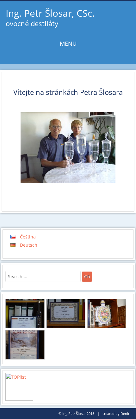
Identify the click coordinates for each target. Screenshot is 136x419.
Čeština (27, 237)
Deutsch (28, 245)
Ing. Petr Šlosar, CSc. (50, 13)
